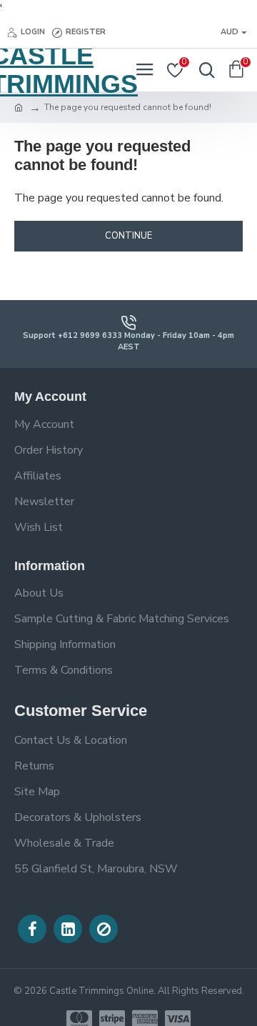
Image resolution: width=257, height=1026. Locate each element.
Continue (128, 235)
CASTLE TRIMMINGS (64, 70)
